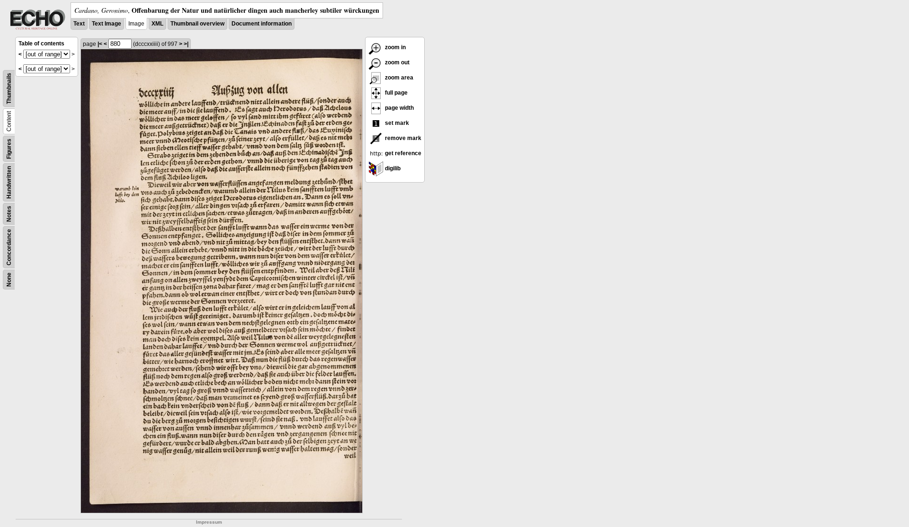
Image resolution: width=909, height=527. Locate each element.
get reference (402, 153)
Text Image (106, 23)
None (9, 279)
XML (157, 23)
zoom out (396, 62)
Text (79, 23)
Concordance (9, 247)
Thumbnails (9, 88)
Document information (262, 23)
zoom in (394, 47)
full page (395, 92)
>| (186, 44)
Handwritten (9, 182)
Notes (9, 214)
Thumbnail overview (197, 23)
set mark (396, 123)
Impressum (209, 522)
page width (398, 108)
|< (100, 44)
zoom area (398, 77)
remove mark (402, 138)
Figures (9, 149)
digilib (392, 168)
